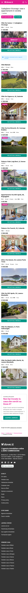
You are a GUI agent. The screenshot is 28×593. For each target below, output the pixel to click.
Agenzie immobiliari (6, 513)
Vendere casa (5, 479)
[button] (14, 37)
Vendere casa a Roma (7, 548)
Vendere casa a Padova (7, 565)
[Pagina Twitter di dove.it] (11, 463)
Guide (2, 494)
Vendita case (9, 433)
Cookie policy (5, 503)
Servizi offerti (5, 488)
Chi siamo (4, 476)
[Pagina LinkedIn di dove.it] (5, 463)
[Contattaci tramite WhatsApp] (23, 2)
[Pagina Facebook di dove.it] (2, 463)
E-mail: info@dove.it (17, 456)
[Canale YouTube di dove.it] (15, 463)
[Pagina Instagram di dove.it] (8, 463)
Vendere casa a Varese (7, 557)
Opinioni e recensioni (7, 491)
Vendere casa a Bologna (7, 554)
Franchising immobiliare (7, 529)
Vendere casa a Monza (7, 560)
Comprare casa (5, 485)
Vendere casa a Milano (7, 545)
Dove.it (2, 433)
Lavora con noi (5, 526)
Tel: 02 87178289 (6, 456)
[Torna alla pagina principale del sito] (8, 2)
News (2, 497)
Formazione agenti (6, 534)
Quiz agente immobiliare (7, 532)
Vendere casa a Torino (7, 551)
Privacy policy (5, 500)
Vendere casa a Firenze (7, 563)
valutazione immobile (16, 427)
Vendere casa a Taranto (7, 568)
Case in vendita (5, 516)
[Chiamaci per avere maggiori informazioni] (26, 2)
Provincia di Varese (18, 433)
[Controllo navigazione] (2, 2)
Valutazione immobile (7, 482)
